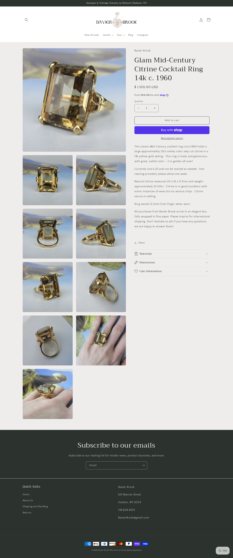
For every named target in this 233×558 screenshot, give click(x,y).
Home (26, 494)
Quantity (138, 101)
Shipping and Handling (35, 506)
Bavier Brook (103, 550)
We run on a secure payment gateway (125, 550)
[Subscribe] (143, 465)
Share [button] (141, 242)
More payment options (172, 138)
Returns (27, 512)
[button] (26, 20)
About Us (28, 500)
